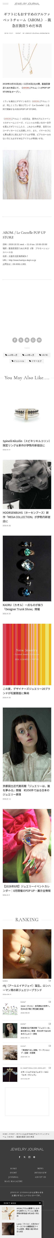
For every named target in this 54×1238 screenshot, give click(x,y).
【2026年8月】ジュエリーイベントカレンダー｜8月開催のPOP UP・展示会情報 (27, 888)
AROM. (26, 88)
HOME (5, 1134)
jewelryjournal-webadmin (37, 33)
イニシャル (19, 361)
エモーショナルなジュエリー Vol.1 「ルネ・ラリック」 (34, 1073)
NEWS (5, 981)
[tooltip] (14, 340)
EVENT (18, 33)
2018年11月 (29, 355)
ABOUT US (40, 1177)
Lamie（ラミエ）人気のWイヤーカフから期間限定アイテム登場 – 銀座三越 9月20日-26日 (28, 1228)
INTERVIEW (40, 1173)
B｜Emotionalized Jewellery (33, 1068)
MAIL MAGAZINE (13, 1181)
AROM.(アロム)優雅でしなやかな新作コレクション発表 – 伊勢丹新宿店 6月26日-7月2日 (28, 1212)
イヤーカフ (36, 361)
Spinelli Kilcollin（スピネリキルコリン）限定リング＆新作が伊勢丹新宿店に (26, 443)
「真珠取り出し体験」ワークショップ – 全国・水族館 (35, 1051)
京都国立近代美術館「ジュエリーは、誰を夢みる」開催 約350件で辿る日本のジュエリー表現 (26, 790)
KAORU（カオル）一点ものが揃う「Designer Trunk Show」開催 (23, 607)
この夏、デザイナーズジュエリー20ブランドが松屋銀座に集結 (26, 691)
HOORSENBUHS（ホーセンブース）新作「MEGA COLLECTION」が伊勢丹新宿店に (26, 517)
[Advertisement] (27, 310)
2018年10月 (12, 355)
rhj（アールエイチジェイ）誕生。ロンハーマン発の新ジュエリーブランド (27, 988)
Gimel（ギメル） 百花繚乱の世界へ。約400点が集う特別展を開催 (36, 1007)
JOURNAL (13, 1177)
